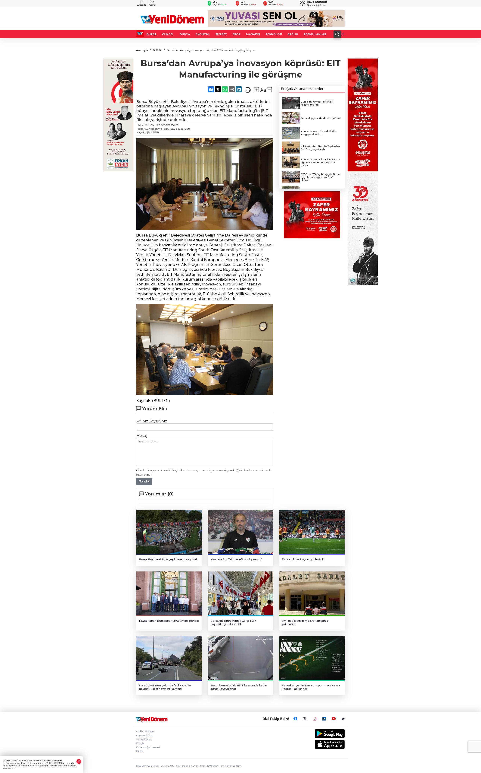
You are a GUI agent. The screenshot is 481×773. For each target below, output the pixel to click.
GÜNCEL (168, 34)
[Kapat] (79, 761)
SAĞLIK (293, 34)
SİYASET (221, 34)
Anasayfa (141, 5)
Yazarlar (152, 5)
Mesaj (141, 435)
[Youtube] (333, 719)
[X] (305, 719)
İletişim (140, 751)
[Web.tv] (343, 719)
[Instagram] (314, 719)
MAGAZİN (253, 34)
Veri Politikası (143, 739)
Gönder (144, 481)
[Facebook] (295, 719)
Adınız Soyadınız (151, 421)
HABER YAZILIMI (145, 765)
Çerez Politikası (144, 735)
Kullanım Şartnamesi (148, 747)
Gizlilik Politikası (145, 731)
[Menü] (343, 34)
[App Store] (321, 744)
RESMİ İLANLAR (315, 34)
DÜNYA (185, 34)
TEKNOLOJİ (274, 34)
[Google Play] (321, 733)
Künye (140, 743)
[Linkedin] (324, 719)
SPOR (236, 34)
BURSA (152, 34)
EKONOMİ (203, 34)
